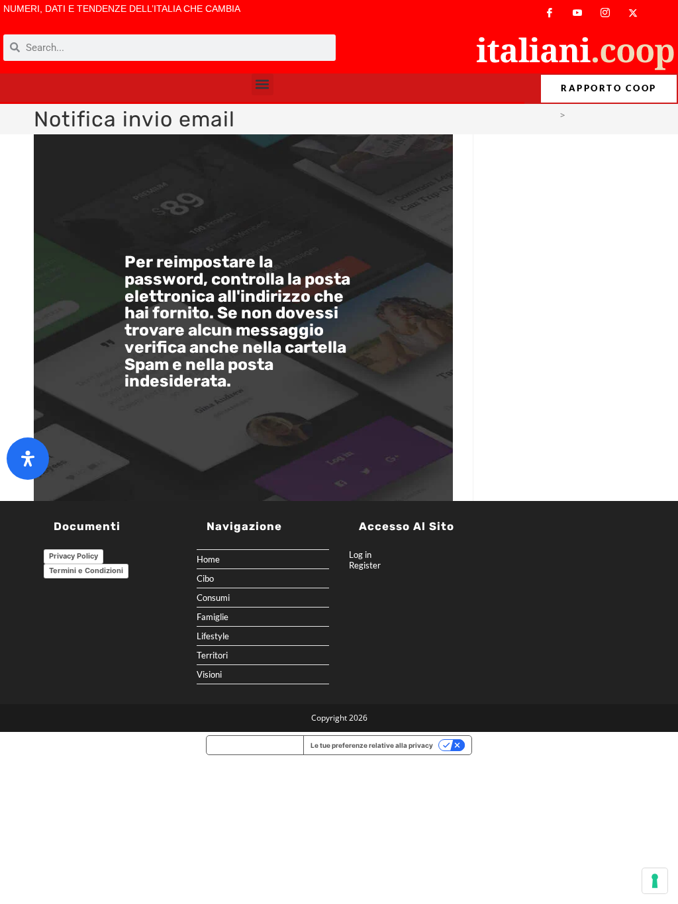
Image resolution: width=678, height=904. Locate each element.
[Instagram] (605, 13)
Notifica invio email (606, 115)
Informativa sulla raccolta (255, 745)
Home (208, 559)
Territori (212, 655)
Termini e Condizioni (86, 570)
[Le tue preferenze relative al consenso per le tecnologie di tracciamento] (654, 880)
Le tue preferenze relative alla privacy (372, 745)
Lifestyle (213, 636)
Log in (360, 554)
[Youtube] (577, 13)
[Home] (552, 115)
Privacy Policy (73, 556)
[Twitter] (633, 13)
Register (365, 565)
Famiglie (212, 616)
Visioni (209, 674)
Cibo (205, 578)
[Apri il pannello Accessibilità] (28, 458)
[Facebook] (549, 13)
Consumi (213, 597)
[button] (262, 84)
